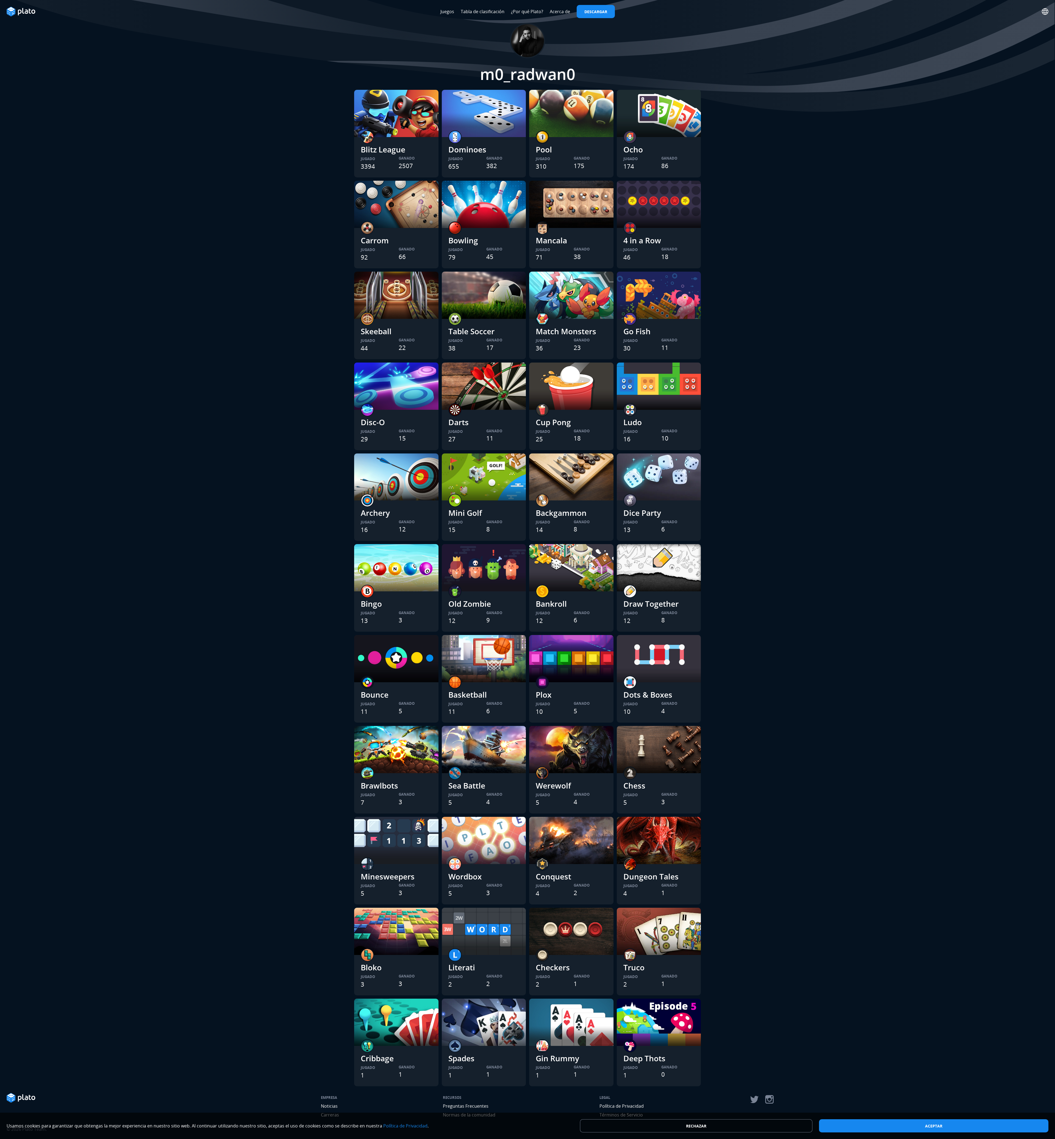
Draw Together (651, 603)
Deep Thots (644, 1058)
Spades (461, 1058)
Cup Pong (553, 422)
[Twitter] (754, 1099)
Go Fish (637, 331)
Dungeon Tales (651, 876)
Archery (375, 513)
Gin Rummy (557, 1058)
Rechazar (696, 1126)
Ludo (632, 422)
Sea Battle (466, 785)
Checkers (553, 967)
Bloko (371, 967)
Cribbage (377, 1058)
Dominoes (467, 149)
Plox (543, 694)
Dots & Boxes (647, 694)
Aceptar (933, 1126)
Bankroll (551, 603)
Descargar (595, 11)
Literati (461, 967)
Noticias (329, 1106)
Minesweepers (388, 876)
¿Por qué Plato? (527, 12)
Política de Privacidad (621, 1106)
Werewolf (553, 785)
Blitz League (383, 149)
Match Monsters (566, 331)
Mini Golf (465, 513)
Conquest (553, 876)
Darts (458, 422)
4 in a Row (642, 240)
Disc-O (373, 422)
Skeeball (376, 331)
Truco (634, 967)
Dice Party (642, 513)
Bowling (463, 240)
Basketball (467, 694)
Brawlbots (379, 785)
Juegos (447, 12)
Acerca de (560, 12)
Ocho (633, 149)
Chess (634, 785)
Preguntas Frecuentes (465, 1106)
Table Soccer (471, 331)
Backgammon (561, 513)
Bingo (371, 603)
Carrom (375, 240)
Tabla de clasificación (482, 12)
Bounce (374, 694)
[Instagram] (769, 1099)
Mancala (551, 240)
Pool (544, 149)
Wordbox (465, 876)
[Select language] (1045, 11)
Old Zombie (469, 603)
